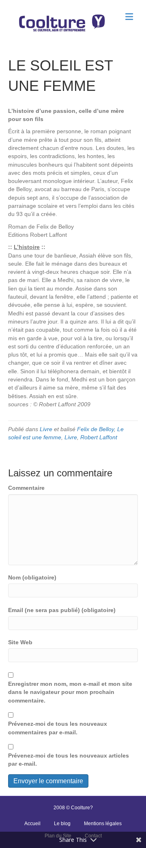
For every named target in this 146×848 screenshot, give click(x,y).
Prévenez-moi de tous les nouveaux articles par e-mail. (68, 759)
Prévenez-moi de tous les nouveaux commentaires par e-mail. (57, 727)
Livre (46, 429)
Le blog (62, 823)
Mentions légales (103, 823)
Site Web (20, 642)
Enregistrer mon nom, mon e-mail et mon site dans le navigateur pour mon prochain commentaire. (70, 692)
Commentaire (26, 488)
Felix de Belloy (95, 429)
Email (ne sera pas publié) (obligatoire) (62, 610)
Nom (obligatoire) (32, 577)
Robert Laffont (98, 437)
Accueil (32, 823)
